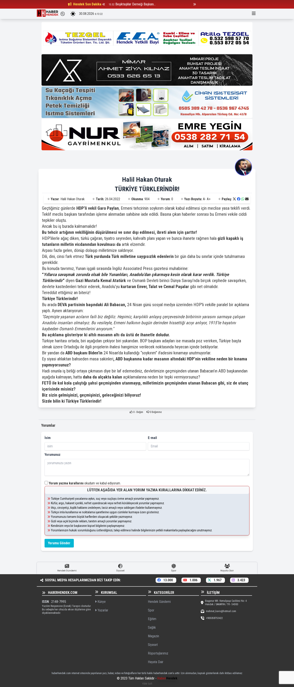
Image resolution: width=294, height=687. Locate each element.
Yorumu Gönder (59, 543)
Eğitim (152, 619)
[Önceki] (103, 4)
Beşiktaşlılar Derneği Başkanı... (135, 4)
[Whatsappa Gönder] (242, 199)
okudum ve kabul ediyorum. (85, 483)
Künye (101, 602)
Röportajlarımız (158, 653)
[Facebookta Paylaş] (238, 199)
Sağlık (152, 627)
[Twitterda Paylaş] (234, 199)
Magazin (153, 636)
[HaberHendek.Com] (47, 13)
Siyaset (153, 645)
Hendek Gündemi (159, 602)
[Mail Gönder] (247, 199)
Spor (151, 610)
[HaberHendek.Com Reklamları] (147, 38)
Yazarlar (102, 610)
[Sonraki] (194, 4)
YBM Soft (147, 683)
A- (204, 199)
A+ (208, 199)
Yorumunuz (52, 455)
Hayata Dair (155, 662)
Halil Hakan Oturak (147, 179)
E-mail (152, 438)
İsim (48, 438)
